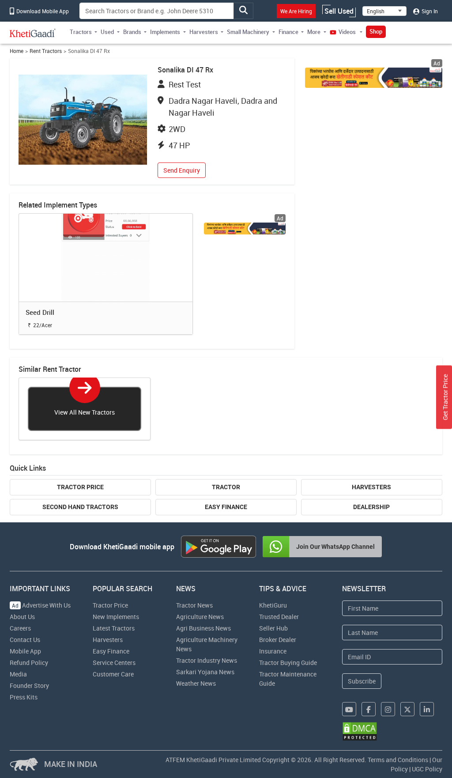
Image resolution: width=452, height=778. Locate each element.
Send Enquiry (181, 170)
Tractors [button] (81, 32)
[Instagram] (388, 709)
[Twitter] (407, 709)
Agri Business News (203, 628)
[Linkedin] (427, 709)
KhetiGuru (273, 605)
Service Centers (114, 662)
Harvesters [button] (203, 32)
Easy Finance (226, 506)
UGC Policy (427, 769)
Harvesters (371, 487)
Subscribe (362, 681)
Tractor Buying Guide (288, 662)
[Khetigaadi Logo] (33, 33)
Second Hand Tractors (80, 506)
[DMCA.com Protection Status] (359, 731)
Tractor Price (80, 487)
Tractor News (194, 605)
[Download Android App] (218, 547)
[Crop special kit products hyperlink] (245, 228)
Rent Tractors (46, 51)
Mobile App (25, 651)
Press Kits (24, 697)
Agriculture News (200, 616)
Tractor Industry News (206, 660)
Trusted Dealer (279, 616)
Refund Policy (29, 662)
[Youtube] (349, 709)
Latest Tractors (114, 628)
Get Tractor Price (445, 397)
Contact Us (25, 639)
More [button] (313, 32)
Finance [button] (288, 32)
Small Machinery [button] (248, 32)
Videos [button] (347, 32)
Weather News (196, 683)
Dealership (371, 506)
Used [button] (107, 32)
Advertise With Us (41, 605)
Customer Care (113, 674)
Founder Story (29, 685)
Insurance (272, 651)
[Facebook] (369, 709)
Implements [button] (165, 32)
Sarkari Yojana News (205, 672)
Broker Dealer (277, 639)
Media (18, 674)
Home (16, 51)
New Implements (116, 616)
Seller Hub (273, 628)
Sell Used (339, 11)
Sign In (429, 11)
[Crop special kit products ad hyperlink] (373, 77)
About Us (22, 616)
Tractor (226, 487)
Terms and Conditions (398, 759)
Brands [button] (132, 32)
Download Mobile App (42, 11)
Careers (20, 628)
